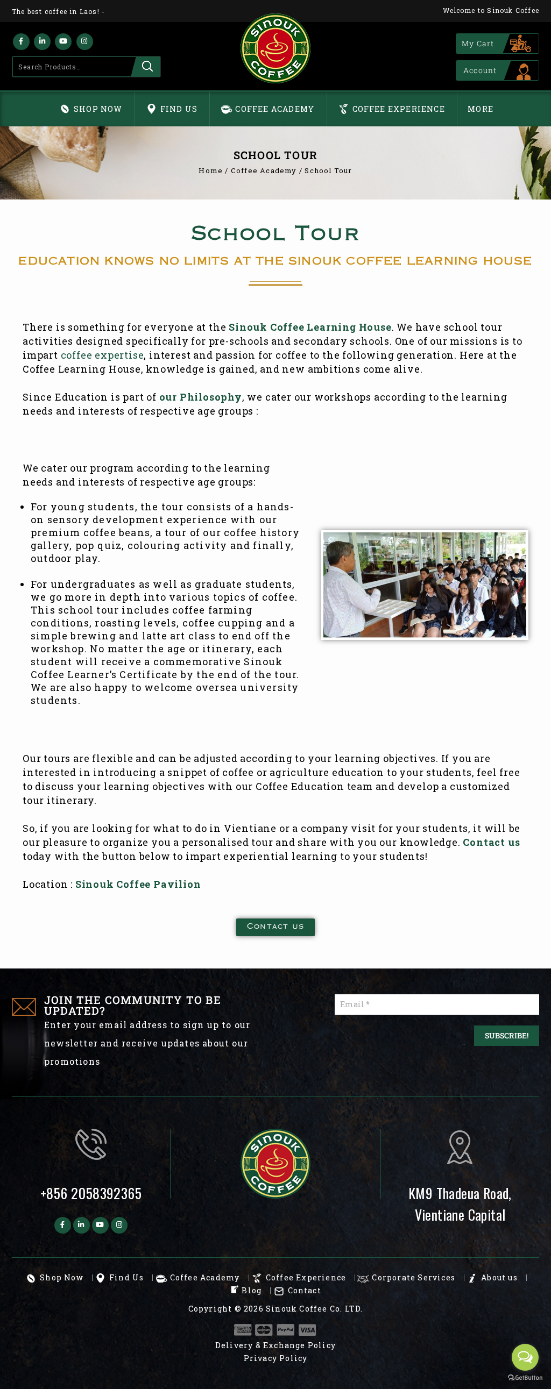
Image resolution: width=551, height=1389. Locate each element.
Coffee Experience (398, 109)
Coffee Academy (274, 109)
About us (499, 1277)
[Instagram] (84, 41)
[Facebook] (21, 41)
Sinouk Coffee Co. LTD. (314, 1308)
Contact (304, 1290)
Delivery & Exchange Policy (275, 1345)
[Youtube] (63, 41)
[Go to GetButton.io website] (525, 1377)
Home (211, 170)
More (480, 109)
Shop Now (98, 109)
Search (145, 66)
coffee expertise (102, 354)
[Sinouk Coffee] (275, 48)
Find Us (178, 109)
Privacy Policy (276, 1358)
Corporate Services (413, 1277)
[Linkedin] (42, 41)
